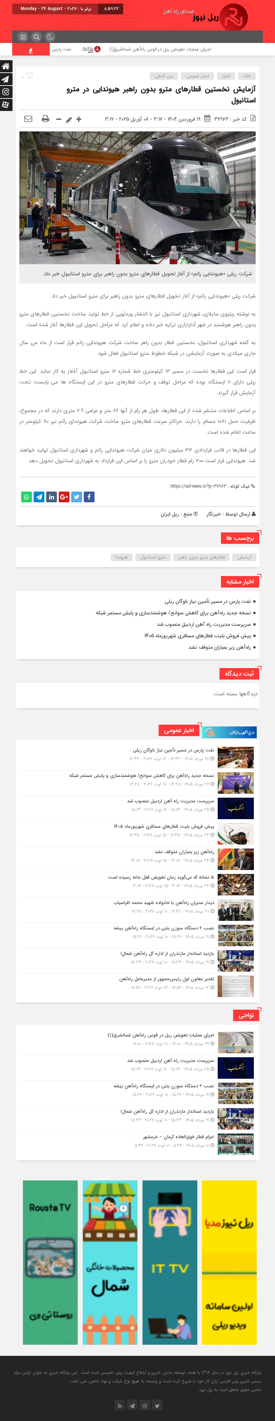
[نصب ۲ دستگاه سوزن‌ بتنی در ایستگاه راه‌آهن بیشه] (137, 935)
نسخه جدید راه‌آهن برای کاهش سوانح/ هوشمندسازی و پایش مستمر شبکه (173, 613)
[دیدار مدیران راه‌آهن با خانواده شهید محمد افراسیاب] (137, 910)
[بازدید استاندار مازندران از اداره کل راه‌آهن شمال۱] (137, 960)
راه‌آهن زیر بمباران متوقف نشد (219, 647)
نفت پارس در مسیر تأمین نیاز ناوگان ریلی (71, 49)
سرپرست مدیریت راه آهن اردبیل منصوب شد (204, 624)
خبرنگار (214, 514)
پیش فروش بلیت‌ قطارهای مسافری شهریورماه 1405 (197, 636)
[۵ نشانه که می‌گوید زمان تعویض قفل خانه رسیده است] (137, 884)
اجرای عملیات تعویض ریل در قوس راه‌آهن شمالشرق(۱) (199, 49)
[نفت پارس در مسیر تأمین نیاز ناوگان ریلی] (137, 757)
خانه (247, 76)
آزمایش (244, 557)
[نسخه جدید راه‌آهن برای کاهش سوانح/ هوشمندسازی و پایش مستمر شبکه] (137, 783)
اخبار (226, 76)
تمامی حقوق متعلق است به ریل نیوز (230, 1389)
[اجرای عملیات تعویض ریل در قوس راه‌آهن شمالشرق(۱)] (137, 1042)
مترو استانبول (153, 557)
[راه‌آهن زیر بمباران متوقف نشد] (137, 859)
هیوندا (122, 557)
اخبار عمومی (197, 76)
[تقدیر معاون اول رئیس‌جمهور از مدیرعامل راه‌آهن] (137, 985)
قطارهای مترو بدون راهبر (201, 557)
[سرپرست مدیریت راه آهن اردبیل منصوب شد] (137, 808)
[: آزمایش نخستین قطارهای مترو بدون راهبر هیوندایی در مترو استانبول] (28, 119)
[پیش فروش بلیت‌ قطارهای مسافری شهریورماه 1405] (137, 833)
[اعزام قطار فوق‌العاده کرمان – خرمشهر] (137, 1143)
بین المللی (164, 76)
